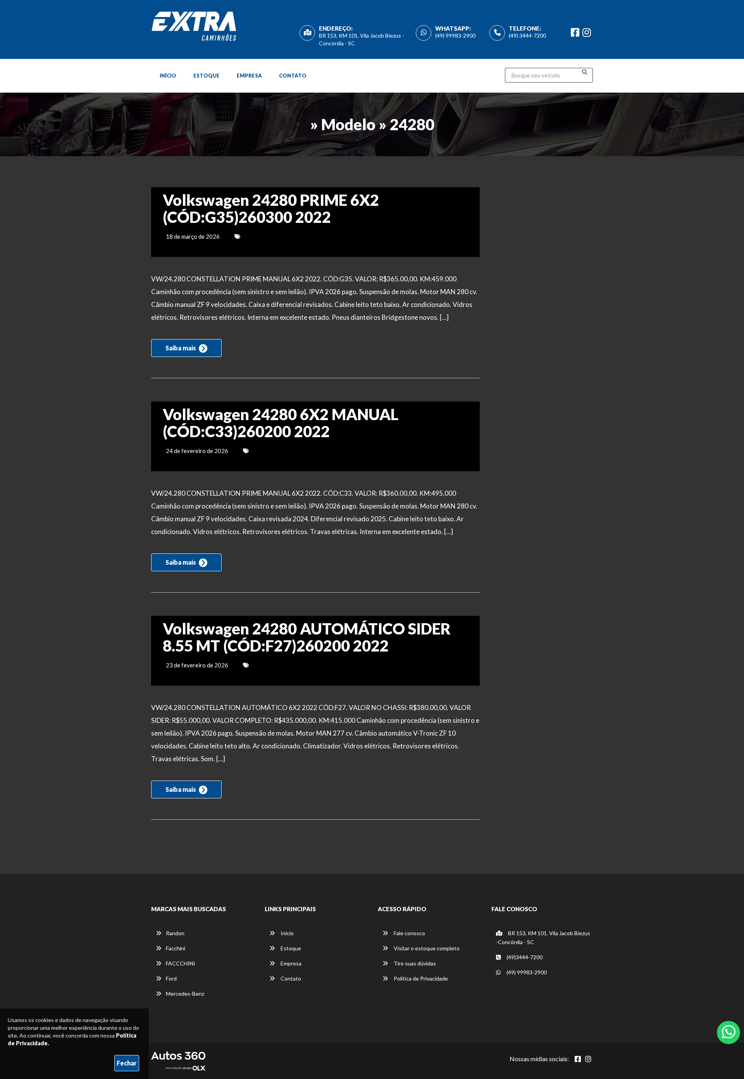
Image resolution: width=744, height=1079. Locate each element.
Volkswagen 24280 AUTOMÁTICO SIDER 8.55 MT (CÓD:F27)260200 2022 (307, 637)
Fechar (127, 1063)
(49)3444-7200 (523, 957)
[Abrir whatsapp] (728, 1031)
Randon (175, 933)
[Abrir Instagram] (588, 1059)
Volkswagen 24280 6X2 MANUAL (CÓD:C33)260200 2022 (280, 423)
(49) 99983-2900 (455, 35)
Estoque (206, 75)
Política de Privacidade (420, 978)
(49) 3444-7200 (527, 35)
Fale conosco (409, 933)
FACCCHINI (180, 963)
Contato (293, 75)
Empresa (249, 75)
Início (168, 75)
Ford (171, 978)
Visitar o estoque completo (426, 948)
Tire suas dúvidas (414, 963)
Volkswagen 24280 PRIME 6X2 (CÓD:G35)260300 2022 (271, 208)
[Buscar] (585, 72)
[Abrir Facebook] (578, 1059)
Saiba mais (181, 348)
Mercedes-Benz (185, 993)
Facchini (175, 948)
